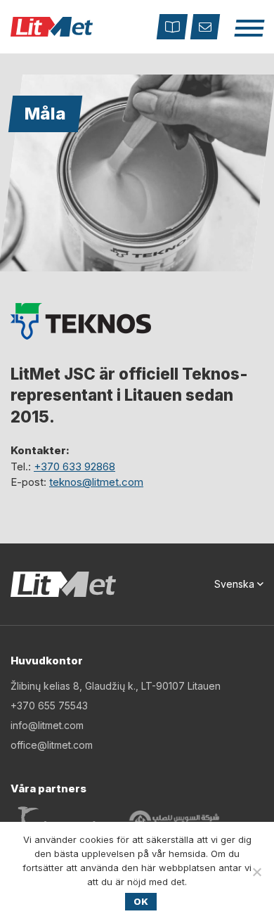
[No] (256, 872)
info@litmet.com (47, 725)
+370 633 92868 (74, 466)
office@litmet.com (52, 745)
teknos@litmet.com (96, 482)
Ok (140, 901)
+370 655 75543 (49, 705)
